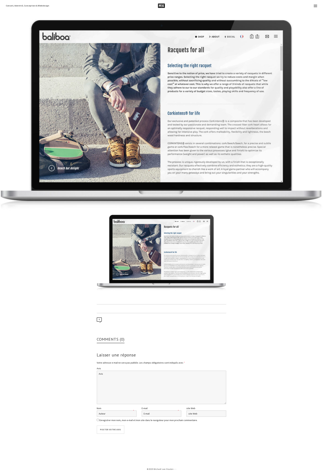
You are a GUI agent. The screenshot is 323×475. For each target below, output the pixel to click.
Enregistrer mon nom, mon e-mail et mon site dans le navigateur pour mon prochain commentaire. (148, 420)
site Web (190, 408)
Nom (99, 408)
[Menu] (315, 6)
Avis (99, 368)
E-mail (145, 408)
